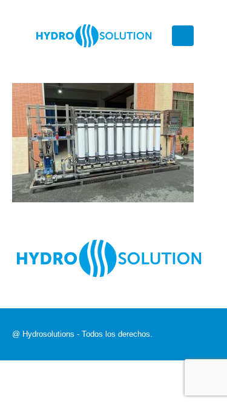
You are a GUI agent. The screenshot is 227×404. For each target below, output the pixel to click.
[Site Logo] (93, 36)
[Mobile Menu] (183, 35)
